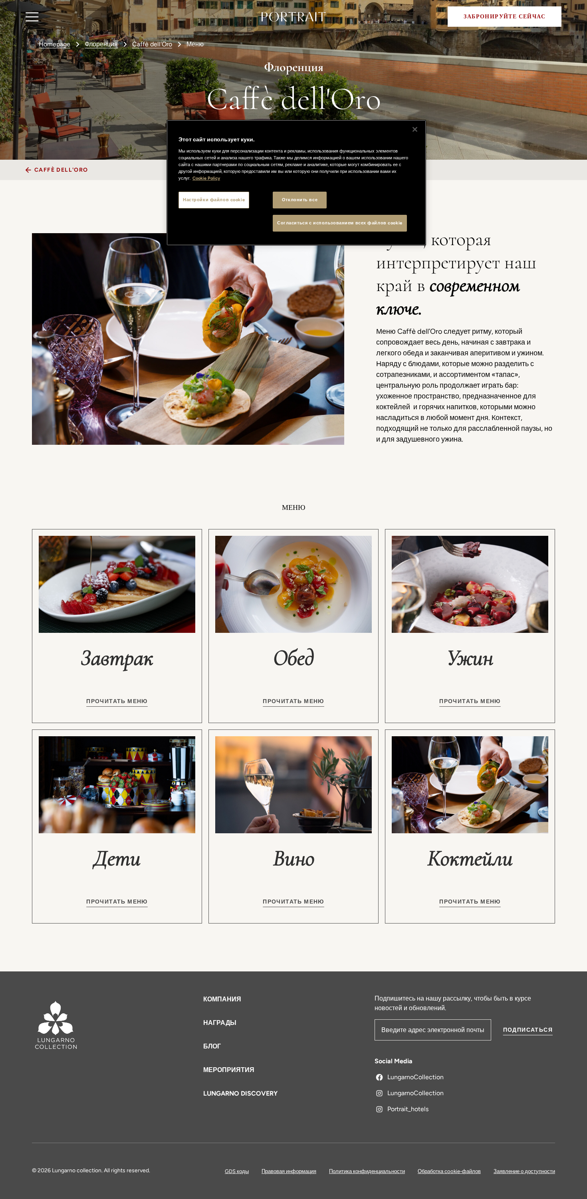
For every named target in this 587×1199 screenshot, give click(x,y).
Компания (222, 999)
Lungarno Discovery (240, 1093)
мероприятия (228, 1070)
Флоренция (101, 44)
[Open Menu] (32, 16)
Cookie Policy (206, 178)
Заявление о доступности (524, 1171)
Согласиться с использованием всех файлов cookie (340, 223)
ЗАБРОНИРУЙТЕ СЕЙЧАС (504, 16)
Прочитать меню (117, 701)
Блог (212, 1046)
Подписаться (528, 1030)
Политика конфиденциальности (367, 1171)
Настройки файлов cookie (214, 199)
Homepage (54, 44)
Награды (219, 1023)
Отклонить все (299, 199)
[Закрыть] (415, 129)
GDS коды (237, 1171)
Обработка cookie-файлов (449, 1171)
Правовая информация (289, 1171)
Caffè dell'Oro (152, 44)
